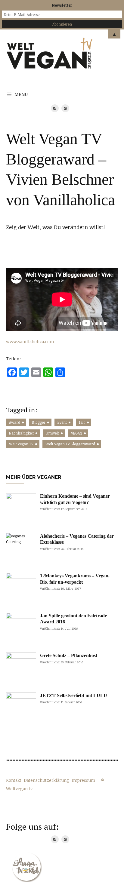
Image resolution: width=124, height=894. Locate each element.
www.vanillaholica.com (30, 341)
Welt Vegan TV (21, 443)
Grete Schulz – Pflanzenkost (68, 655)
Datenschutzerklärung (46, 780)
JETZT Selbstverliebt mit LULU (73, 695)
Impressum (83, 780)
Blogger (38, 422)
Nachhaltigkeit (21, 433)
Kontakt (13, 780)
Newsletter (62, 5)
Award (14, 422)
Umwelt (52, 433)
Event (62, 422)
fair (82, 422)
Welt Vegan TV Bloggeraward (70, 443)
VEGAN (76, 433)
